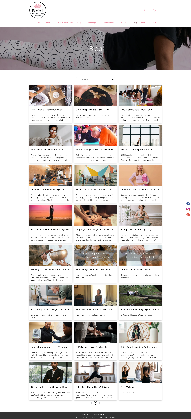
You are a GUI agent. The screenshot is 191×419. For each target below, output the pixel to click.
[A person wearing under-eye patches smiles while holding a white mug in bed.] (50, 135)
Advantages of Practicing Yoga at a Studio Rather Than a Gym (47, 190)
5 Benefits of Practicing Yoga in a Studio (140, 309)
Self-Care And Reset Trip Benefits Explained (92, 347)
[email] (159, 10)
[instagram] (144, 10)
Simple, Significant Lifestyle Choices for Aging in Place (50, 309)
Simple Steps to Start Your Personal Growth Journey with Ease (93, 110)
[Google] (154, 10)
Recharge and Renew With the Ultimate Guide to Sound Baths (50, 269)
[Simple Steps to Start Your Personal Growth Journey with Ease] (95, 95)
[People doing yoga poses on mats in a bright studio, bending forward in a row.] (140, 95)
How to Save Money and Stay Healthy (94, 309)
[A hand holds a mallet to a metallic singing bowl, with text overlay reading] (140, 255)
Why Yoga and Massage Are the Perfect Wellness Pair (94, 229)
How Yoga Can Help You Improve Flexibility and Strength (136, 150)
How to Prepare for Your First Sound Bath (93, 269)
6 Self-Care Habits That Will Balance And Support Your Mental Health (93, 387)
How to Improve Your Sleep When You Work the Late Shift (49, 347)
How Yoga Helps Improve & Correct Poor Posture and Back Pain (95, 150)
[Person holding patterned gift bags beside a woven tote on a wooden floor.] (50, 95)
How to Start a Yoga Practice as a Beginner (136, 110)
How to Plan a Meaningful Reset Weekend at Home (46, 110)
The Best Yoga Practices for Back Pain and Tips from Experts (94, 190)
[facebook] (149, 10)
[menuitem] (37, 22)
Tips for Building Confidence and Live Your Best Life (49, 387)
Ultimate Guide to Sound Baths (135, 269)
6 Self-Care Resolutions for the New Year (140, 347)
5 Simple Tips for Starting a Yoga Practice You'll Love (136, 229)
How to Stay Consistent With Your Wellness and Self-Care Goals (47, 150)
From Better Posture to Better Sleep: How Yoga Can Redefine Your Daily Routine (50, 229)
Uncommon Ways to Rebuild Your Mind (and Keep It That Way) (140, 190)
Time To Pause (128, 387)
